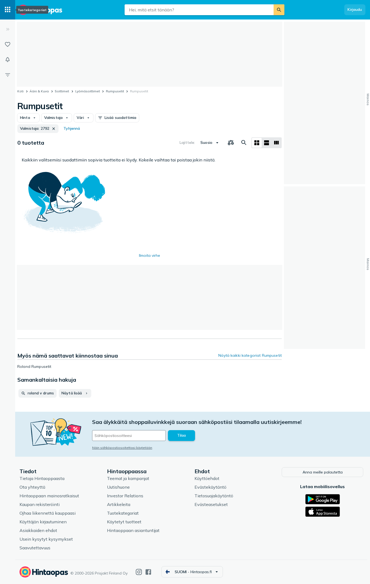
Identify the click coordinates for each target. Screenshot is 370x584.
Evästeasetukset (211, 504)
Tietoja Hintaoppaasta (42, 478)
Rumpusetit (115, 91)
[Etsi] (279, 9)
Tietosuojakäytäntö (213, 495)
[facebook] (148, 572)
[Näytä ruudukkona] (257, 143)
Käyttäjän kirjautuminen (43, 521)
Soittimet (62, 91)
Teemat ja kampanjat (128, 478)
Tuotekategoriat (123, 513)
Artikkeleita (118, 504)
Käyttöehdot (206, 478)
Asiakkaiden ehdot (38, 530)
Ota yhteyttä (32, 487)
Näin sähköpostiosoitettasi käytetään (122, 448)
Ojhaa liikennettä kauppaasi (48, 513)
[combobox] (199, 9)
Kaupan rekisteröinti (40, 504)
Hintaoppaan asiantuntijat (133, 530)
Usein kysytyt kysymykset (46, 539)
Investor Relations (125, 495)
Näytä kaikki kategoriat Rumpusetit (250, 355)
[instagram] (138, 572)
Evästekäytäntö (210, 487)
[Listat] (7, 44)
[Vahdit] (7, 59)
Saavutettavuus (35, 547)
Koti (20, 91)
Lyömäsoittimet (87, 91)
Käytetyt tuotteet (124, 521)
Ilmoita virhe (149, 255)
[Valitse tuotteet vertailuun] (230, 142)
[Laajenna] (7, 29)
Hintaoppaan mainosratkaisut (49, 495)
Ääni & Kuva (39, 91)
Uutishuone (118, 487)
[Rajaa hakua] (7, 74)
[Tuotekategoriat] (7, 10)
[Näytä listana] (266, 143)
